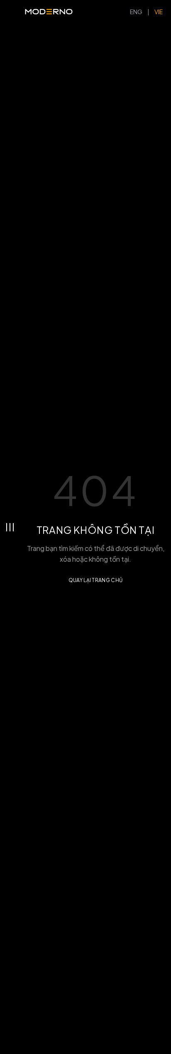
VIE (158, 11)
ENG (136, 11)
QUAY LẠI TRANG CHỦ (95, 580)
